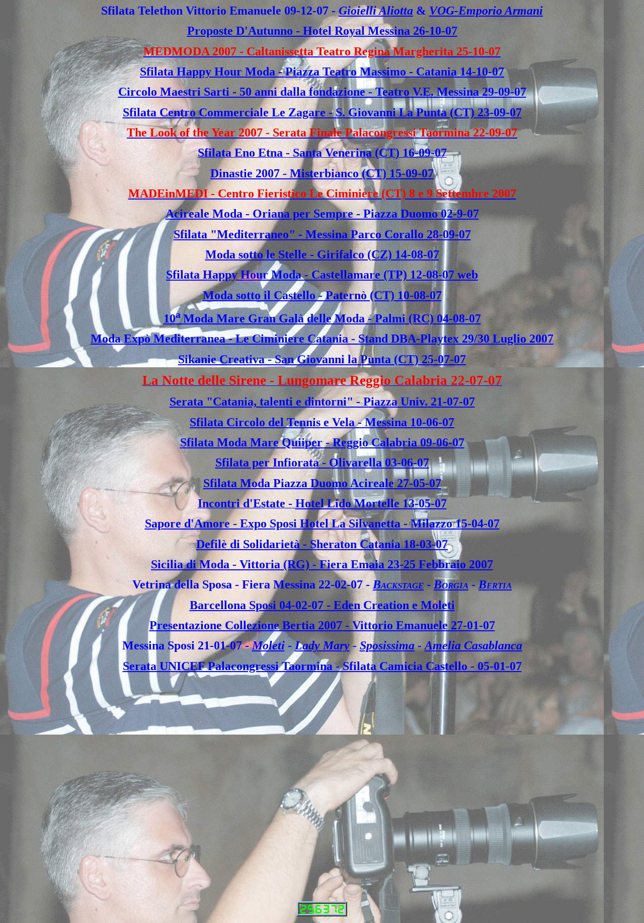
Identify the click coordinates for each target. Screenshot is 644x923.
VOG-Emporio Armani (486, 10)
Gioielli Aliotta (376, 10)
